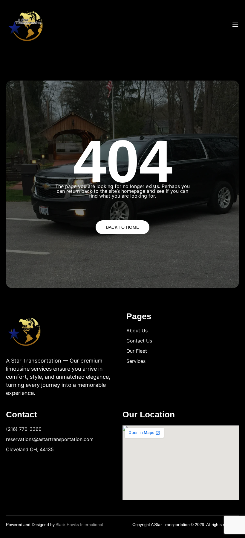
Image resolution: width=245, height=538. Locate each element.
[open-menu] (235, 25)
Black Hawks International (79, 524)
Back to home (122, 227)
